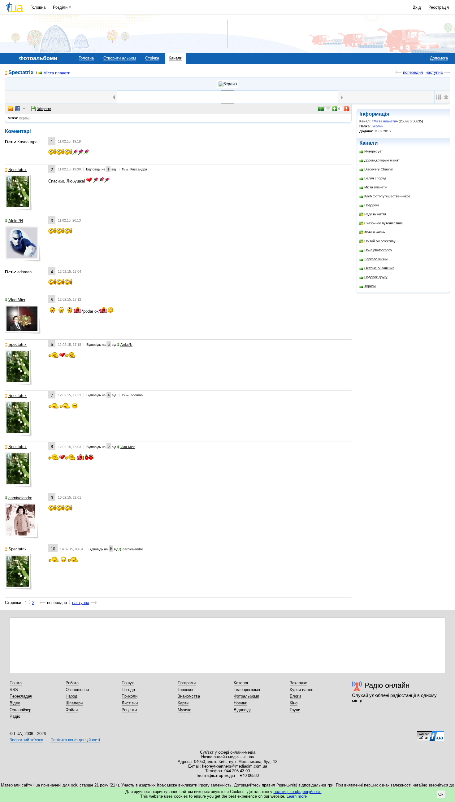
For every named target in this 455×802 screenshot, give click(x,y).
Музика (184, 709)
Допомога (439, 58)
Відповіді (242, 709)
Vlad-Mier (16, 299)
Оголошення (77, 689)
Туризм (370, 286)
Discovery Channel (378, 169)
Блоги (295, 696)
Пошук (128, 683)
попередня (413, 72)
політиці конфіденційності (298, 791)
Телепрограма (247, 689)
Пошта (16, 683)
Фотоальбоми (246, 696)
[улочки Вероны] (175, 97)
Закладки (298, 683)
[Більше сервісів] (24, 109)
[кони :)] (149, 97)
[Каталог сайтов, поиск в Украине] (430, 733)
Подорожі (371, 205)
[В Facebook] (17, 108)
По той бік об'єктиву (380, 241)
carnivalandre (20, 498)
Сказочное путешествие (383, 223)
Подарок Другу (376, 277)
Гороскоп (186, 689)
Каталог (241, 683)
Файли (72, 709)
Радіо (15, 716)
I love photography (378, 250)
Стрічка (152, 58)
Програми (187, 683)
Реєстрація (438, 7)
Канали (175, 58)
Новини (240, 703)
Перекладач (21, 696)
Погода (128, 689)
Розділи (60, 7)
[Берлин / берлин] (227, 84)
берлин (24, 118)
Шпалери (74, 703)
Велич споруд (375, 178)
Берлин (377, 126)
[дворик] (123, 97)
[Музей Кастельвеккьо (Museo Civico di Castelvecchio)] (331, 97)
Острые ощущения (379, 268)
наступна (434, 72)
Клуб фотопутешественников (387, 196)
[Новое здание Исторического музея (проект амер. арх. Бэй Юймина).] (214, 97)
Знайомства (189, 696)
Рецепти (129, 709)
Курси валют (302, 689)
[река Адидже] (305, 97)
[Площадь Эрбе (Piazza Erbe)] (162, 97)
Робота (72, 683)
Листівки (130, 703)
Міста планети (56, 73)
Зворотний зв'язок (26, 740)
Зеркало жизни (376, 259)
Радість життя (375, 214)
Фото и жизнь (374, 232)
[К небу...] (253, 97)
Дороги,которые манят (382, 160)
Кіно (293, 703)
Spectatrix (20, 72)
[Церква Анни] (266, 97)
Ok (441, 794)
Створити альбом (119, 58)
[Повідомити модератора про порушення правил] (346, 108)
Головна (38, 7)
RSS (14, 689)
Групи (295, 709)
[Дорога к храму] (240, 97)
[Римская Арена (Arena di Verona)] (279, 97)
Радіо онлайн (387, 685)
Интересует (373, 151)
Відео (15, 703)
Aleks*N (15, 220)
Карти (183, 703)
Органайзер (20, 709)
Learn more (297, 796)
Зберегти (44, 109)
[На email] (10, 108)
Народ (71, 696)
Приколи (129, 696)
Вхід (417, 7)
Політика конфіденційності (75, 740)
